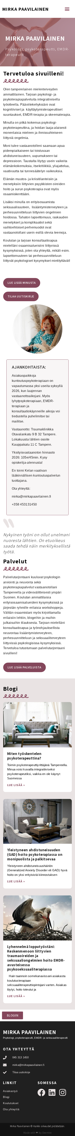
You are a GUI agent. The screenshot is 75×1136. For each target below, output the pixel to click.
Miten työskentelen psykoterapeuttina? (24, 756)
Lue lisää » (16, 785)
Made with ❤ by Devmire (37, 1132)
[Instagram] (63, 1092)
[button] (67, 9)
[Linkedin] (52, 1092)
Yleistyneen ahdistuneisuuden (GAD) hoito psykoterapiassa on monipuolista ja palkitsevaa (34, 854)
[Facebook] (41, 1092)
